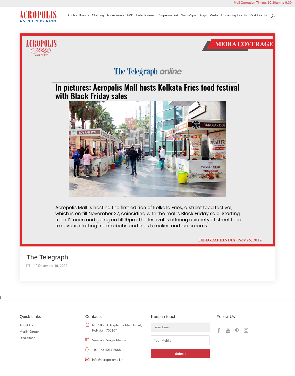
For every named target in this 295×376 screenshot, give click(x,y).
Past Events (258, 15)
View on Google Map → (109, 340)
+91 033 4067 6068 (106, 350)
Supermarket (168, 15)
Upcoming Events (234, 15)
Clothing (98, 15)
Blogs (203, 15)
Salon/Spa (188, 15)
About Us (26, 325)
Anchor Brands (78, 15)
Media (213, 15)
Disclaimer (27, 338)
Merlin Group (29, 331)
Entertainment (146, 15)
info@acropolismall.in (107, 359)
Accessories (115, 15)
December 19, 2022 (52, 265)
